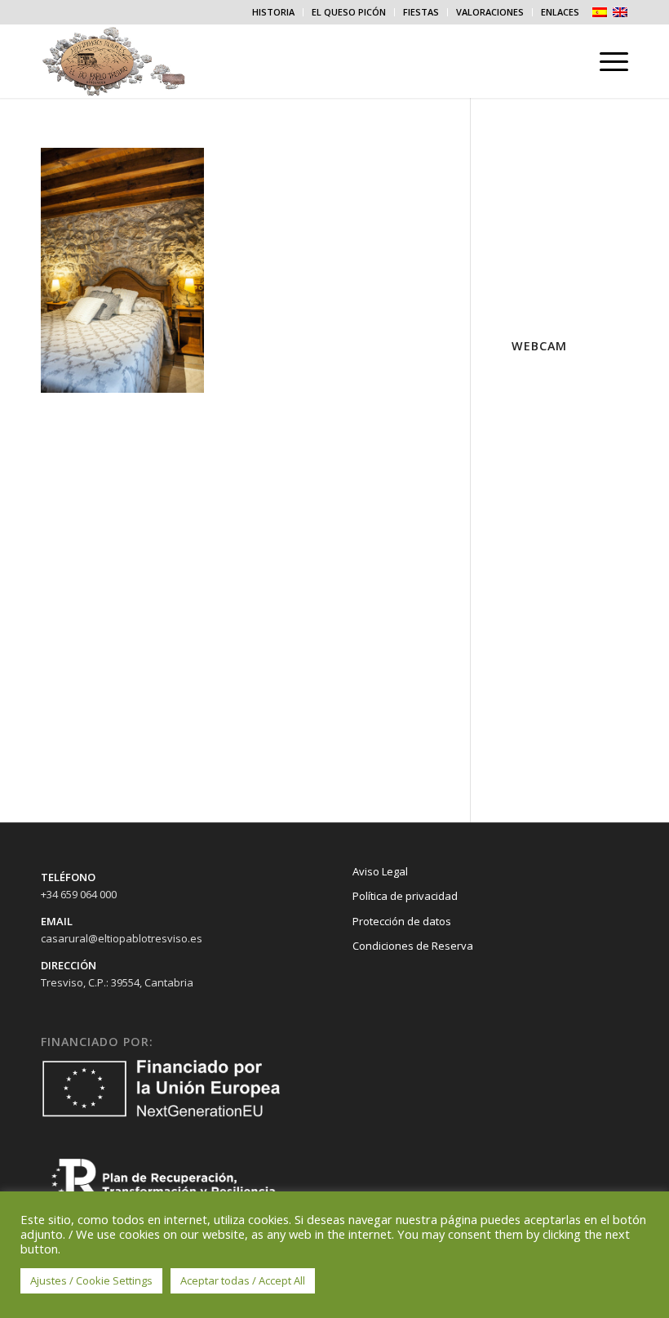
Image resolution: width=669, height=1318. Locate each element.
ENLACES (560, 12)
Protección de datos (401, 921)
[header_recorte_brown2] (130, 61)
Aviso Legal (380, 871)
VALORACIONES (490, 12)
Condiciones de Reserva (412, 945)
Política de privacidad (405, 895)
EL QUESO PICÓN (349, 12)
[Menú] (605, 61)
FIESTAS (421, 12)
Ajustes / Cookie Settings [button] (91, 1280)
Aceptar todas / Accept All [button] (242, 1280)
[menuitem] (273, 12)
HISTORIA (273, 12)
